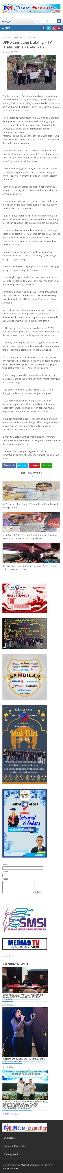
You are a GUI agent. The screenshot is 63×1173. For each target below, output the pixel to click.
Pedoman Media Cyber (15, 1146)
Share (47, 465)
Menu (7, 27)
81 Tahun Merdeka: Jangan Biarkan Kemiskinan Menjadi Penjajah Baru (30, 506)
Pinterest (34, 465)
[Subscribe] (59, 28)
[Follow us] (48, 28)
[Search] (59, 21)
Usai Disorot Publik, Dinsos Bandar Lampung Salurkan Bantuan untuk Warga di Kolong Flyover (29, 537)
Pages (7, 21)
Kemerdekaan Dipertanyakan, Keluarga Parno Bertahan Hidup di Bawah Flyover (30, 567)
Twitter (23, 465)
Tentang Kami (11, 1154)
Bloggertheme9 (10, 1168)
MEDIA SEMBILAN (30, 1164)
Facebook (9, 465)
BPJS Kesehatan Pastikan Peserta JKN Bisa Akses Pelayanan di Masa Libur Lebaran (23, 997)
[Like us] (43, 28)
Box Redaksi (10, 1137)
